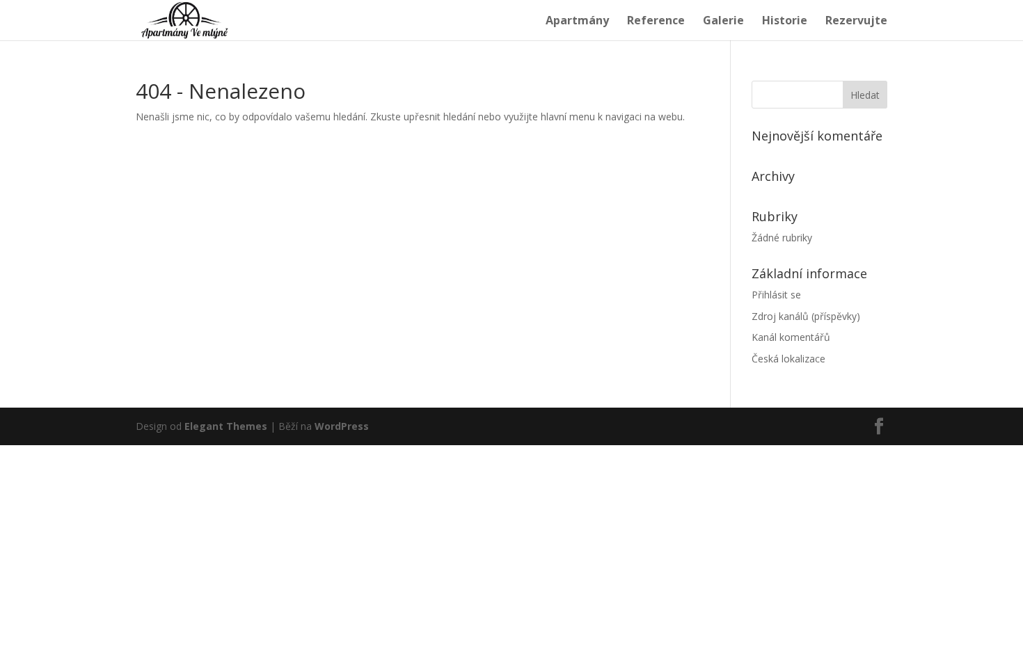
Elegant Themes (225, 426)
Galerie (723, 21)
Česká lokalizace (788, 358)
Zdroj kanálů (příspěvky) (806, 316)
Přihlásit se (776, 294)
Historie (784, 21)
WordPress (342, 426)
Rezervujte (856, 21)
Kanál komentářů (791, 337)
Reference (656, 21)
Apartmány (577, 21)
